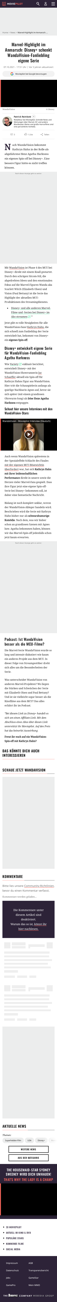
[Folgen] (33, 116)
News (12, 32)
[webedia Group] (28, 1296)
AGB (31, 1263)
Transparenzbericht (39, 1270)
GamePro (10, 1285)
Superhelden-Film (13, 1140)
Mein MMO (34, 1285)
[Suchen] (38, 4)
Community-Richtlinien (39, 886)
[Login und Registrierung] (45, 4)
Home (5, 32)
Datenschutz (12, 1270)
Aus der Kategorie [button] (28, 1157)
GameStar (34, 1277)
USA (29, 1140)
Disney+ (41, 1140)
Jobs (8, 1277)
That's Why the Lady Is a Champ (28, 1179)
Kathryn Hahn (35, 327)
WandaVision (16, 267)
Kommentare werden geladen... (19, 896)
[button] (29, 134)
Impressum (12, 1263)
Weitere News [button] (28, 1149)
